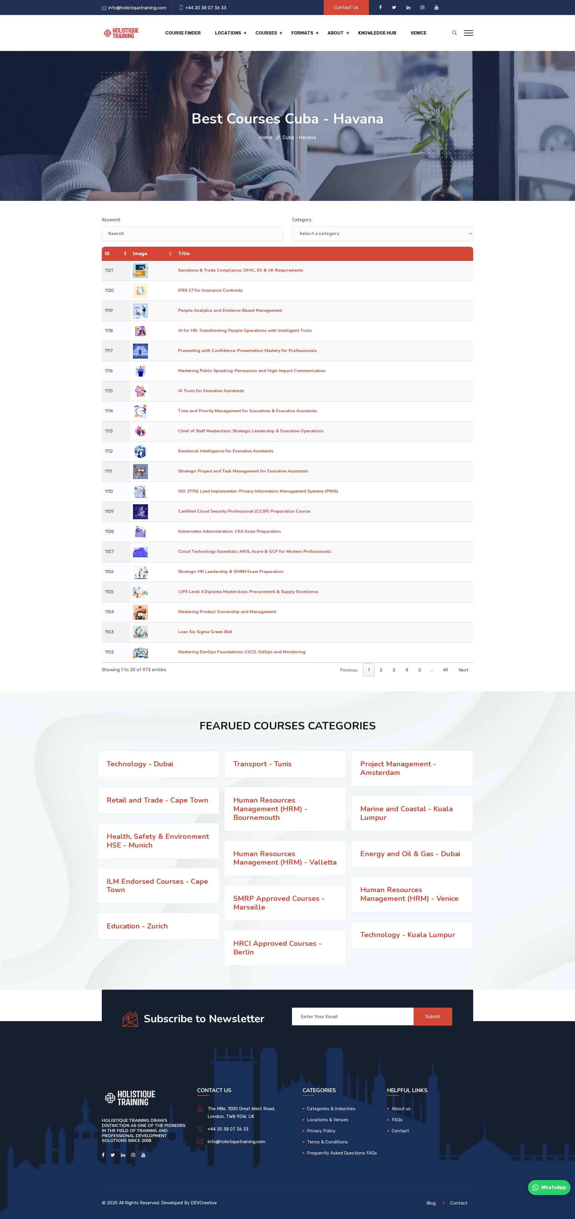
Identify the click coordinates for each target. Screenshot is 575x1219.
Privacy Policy (321, 1131)
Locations (228, 33)
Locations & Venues (327, 1119)
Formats (302, 33)
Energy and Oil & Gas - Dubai (410, 854)
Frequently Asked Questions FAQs (342, 1153)
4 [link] (406, 670)
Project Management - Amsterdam (398, 768)
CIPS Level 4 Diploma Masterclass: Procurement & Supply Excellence (248, 592)
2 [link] (381, 670)
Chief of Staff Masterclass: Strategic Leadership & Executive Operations (250, 431)
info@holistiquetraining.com (137, 7)
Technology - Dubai (140, 764)
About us (401, 1108)
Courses (266, 33)
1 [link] (369, 670)
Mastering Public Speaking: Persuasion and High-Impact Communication (252, 371)
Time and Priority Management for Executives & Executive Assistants (247, 411)
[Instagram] (423, 7)
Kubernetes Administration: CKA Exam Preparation (229, 531)
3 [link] (394, 670)
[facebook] (381, 7)
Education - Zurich (137, 926)
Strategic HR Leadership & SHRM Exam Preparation (231, 571)
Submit (433, 1016)
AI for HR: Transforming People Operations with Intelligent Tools (245, 330)
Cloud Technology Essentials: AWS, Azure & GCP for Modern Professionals (254, 551)
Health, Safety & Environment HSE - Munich (158, 841)
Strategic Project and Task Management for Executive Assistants (243, 471)
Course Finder (183, 33)
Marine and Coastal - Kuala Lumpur (406, 813)
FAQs (397, 1119)
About (336, 33)
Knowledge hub (377, 33)
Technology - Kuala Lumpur (407, 935)
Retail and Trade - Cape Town (157, 800)
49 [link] (445, 670)
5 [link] (419, 670)
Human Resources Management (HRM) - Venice (409, 894)
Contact (400, 1131)
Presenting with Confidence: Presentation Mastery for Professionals (247, 350)
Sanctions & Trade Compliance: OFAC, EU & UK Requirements (240, 270)
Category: (302, 219)
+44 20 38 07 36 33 (205, 7)
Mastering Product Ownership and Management (227, 612)
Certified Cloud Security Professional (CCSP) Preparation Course (244, 511)
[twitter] (394, 7)
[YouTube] (436, 7)
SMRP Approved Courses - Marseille (279, 903)
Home (265, 137)
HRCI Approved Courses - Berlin (277, 948)
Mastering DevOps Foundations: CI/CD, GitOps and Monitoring (241, 652)
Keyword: (111, 219)
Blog (431, 1203)
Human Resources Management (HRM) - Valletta (285, 858)
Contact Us (346, 7)
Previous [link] (349, 670)
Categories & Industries (331, 1108)
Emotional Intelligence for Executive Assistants (225, 451)
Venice (418, 33)
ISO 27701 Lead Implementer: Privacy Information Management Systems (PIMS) (258, 491)
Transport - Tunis (262, 764)
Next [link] (463, 670)
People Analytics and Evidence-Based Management (230, 310)
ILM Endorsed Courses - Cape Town (157, 886)
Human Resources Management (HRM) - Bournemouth (270, 808)
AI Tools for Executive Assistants (211, 391)
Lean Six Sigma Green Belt (205, 632)
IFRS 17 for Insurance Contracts (210, 290)
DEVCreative (204, 1203)
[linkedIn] (408, 7)
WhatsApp (553, 1187)
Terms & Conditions (327, 1142)
